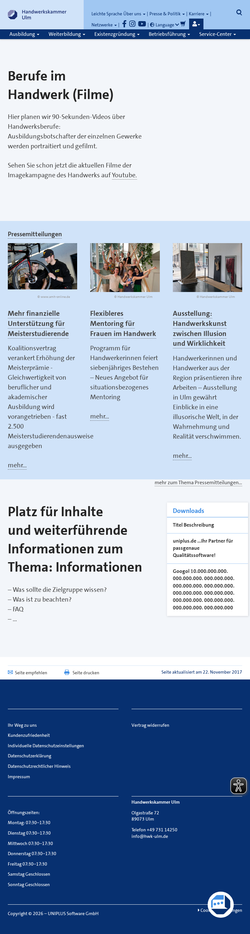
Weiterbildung (65, 34)
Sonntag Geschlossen (29, 884)
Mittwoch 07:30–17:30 (30, 843)
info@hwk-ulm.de (150, 836)
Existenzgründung (115, 34)
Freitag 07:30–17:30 (27, 864)
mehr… (17, 465)
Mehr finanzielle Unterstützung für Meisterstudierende (38, 323)
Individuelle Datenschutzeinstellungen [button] (46, 746)
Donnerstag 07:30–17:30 (32, 853)
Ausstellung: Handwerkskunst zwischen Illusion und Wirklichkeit (200, 328)
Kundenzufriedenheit (29, 735)
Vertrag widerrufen (150, 725)
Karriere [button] (197, 14)
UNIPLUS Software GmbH (73, 913)
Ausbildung (22, 34)
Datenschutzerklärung (29, 756)
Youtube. (124, 175)
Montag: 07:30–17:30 (29, 822)
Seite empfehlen (31, 673)
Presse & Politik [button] (165, 14)
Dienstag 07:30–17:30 (29, 833)
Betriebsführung (168, 34)
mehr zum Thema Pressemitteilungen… (198, 482)
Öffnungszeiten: (24, 812)
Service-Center (216, 34)
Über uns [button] (132, 14)
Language (165, 25)
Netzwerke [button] (102, 25)
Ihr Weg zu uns (22, 725)
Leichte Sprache (106, 14)
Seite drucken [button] (86, 673)
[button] (196, 24)
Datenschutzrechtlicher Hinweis (39, 766)
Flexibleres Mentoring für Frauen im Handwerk (123, 323)
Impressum (19, 777)
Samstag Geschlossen (29, 874)
